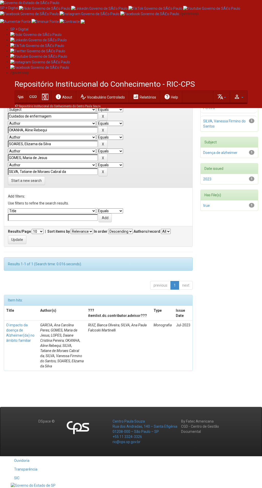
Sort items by (58, 231)
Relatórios (144, 97)
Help (171, 97)
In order (100, 231)
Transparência (25, 469)
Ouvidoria (21, 460)
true (206, 205)
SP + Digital (9, 8)
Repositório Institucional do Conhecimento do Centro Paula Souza (60, 106)
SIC (16, 478)
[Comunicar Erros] (83, 21)
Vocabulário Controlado (102, 97)
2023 (207, 179)
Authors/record (147, 231)
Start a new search (26, 181)
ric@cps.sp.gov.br (126, 442)
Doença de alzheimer (220, 153)
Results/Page (19, 231)
